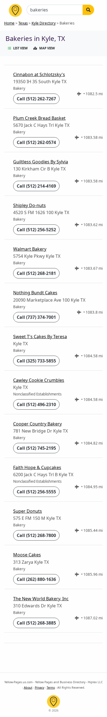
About (28, 687)
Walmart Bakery (29, 249)
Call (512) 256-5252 (36, 230)
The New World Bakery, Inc (41, 599)
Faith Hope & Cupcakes (37, 467)
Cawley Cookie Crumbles (38, 380)
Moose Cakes (27, 555)
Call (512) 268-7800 (36, 535)
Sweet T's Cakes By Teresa (40, 337)
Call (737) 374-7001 (36, 317)
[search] (88, 10)
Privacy (39, 687)
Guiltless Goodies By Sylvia (40, 162)
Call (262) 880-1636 (36, 579)
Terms (51, 687)
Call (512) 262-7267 (36, 99)
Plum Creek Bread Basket (39, 118)
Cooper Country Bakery (37, 424)
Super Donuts (27, 511)
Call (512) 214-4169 (36, 186)
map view (47, 48)
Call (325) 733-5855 (36, 361)
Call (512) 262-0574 (36, 142)
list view (20, 48)
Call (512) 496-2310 (36, 404)
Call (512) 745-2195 (36, 448)
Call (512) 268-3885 (36, 623)
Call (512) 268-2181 (36, 273)
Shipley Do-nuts (29, 205)
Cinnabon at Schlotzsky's (39, 74)
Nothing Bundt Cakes (35, 293)
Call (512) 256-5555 (36, 492)
